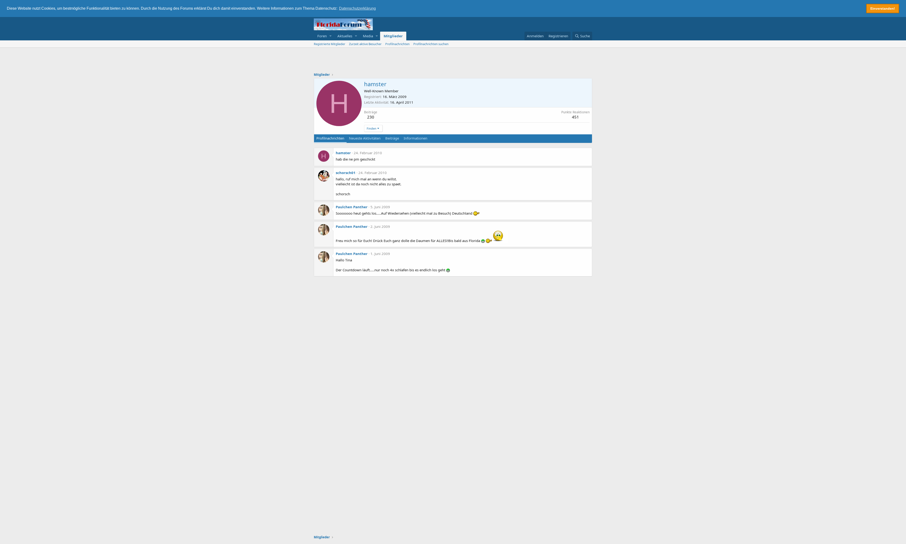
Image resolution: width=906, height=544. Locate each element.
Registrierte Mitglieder (329, 44)
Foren (322, 36)
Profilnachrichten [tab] (330, 138)
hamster (343, 152)
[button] (330, 36)
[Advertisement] (453, 60)
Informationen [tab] (415, 138)
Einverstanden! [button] (882, 8)
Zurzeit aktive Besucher (365, 44)
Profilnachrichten (397, 44)
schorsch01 (346, 172)
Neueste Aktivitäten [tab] (365, 138)
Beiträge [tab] (392, 138)
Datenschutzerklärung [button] (357, 8)
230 (370, 117)
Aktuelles (344, 36)
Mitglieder (393, 36)
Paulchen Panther (352, 206)
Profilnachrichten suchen (431, 44)
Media (368, 36)
